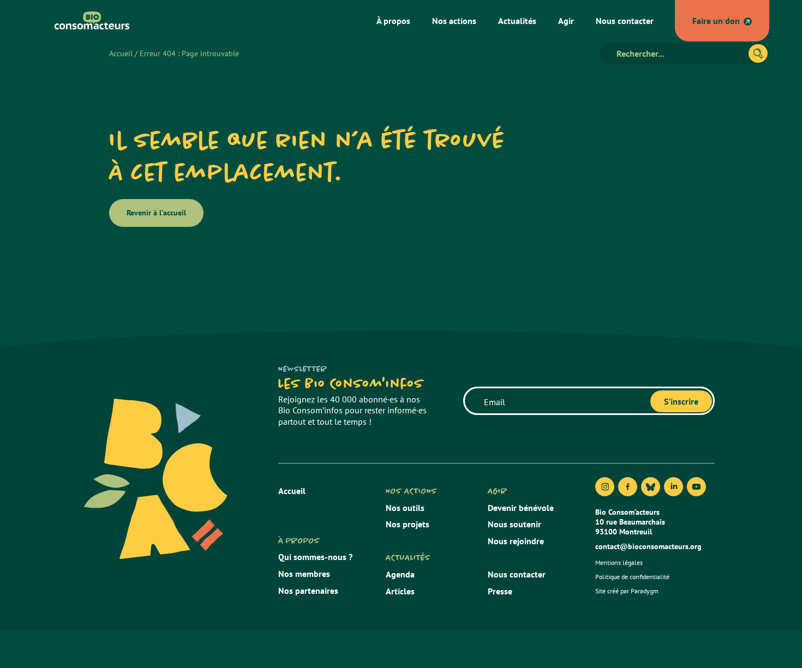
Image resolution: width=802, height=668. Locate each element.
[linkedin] (673, 486)
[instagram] (604, 486)
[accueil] (87, 20)
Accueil (121, 53)
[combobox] (679, 53)
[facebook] (627, 486)
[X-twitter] (650, 486)
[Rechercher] (758, 53)
